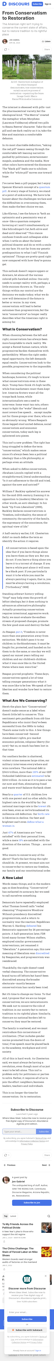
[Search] (49, 1216)
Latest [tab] (13, 1216)
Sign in (48, 4)
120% (35, 772)
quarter (17, 794)
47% (10, 832)
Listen (48, 41)
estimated (38, 776)
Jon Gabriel (14, 40)
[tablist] (10, 1216)
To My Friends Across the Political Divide (17, 1226)
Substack (12, 1355)
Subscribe (37, 4)
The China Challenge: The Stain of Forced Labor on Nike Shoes (20, 1252)
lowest (42, 806)
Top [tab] (5, 1216)
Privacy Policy (36, 1342)
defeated (31, 925)
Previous (11, 1165)
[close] (45, 1276)
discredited (42, 953)
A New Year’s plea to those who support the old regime (17, 1233)
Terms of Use (41, 1138)
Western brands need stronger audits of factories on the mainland (19, 1260)
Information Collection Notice (32, 1141)
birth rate (43, 814)
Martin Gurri (20, 1238)
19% (21, 840)
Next (44, 1165)
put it (19, 632)
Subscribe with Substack (29, 1330)
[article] (27, 1232)
